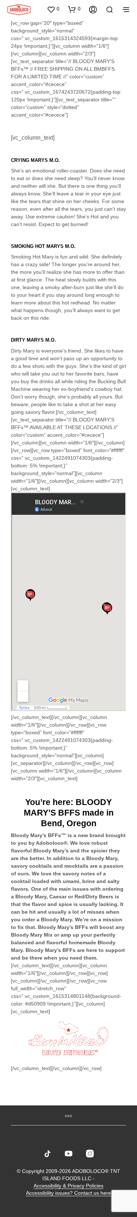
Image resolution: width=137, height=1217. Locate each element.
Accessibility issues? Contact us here (68, 1193)
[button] (53, 9)
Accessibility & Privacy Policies (68, 1186)
